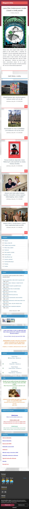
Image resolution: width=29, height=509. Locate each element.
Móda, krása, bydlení (8, 247)
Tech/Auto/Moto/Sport (9, 261)
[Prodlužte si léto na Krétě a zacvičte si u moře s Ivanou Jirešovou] (4, 320)
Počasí (24, 478)
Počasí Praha (14, 356)
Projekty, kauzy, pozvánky (9, 245)
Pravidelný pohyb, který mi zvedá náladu (11, 288)
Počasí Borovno (14, 371)
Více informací (14, 502)
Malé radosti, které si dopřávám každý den (12, 306)
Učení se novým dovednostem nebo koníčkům (12, 297)
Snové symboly (7, 254)
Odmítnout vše (21, 504)
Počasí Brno (14, 362)
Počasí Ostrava (14, 366)
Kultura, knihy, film (15, 12)
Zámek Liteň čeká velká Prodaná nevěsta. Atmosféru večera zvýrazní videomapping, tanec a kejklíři (14, 195)
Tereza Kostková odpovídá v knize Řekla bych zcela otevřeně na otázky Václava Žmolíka (14, 161)
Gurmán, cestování (8, 259)
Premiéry (6, 264)
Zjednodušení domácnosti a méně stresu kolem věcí (14, 300)
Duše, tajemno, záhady (9, 252)
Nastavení (14, 507)
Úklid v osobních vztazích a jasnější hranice (12, 285)
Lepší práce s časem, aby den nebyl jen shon (12, 303)
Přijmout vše (7, 504)
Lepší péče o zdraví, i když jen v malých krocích (13, 282)
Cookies (6, 266)
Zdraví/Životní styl (8, 257)
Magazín (6, 240)
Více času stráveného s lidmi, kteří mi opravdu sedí (13, 280)
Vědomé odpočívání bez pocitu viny (10, 294)
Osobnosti (6, 250)
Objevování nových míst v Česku (10, 291)
